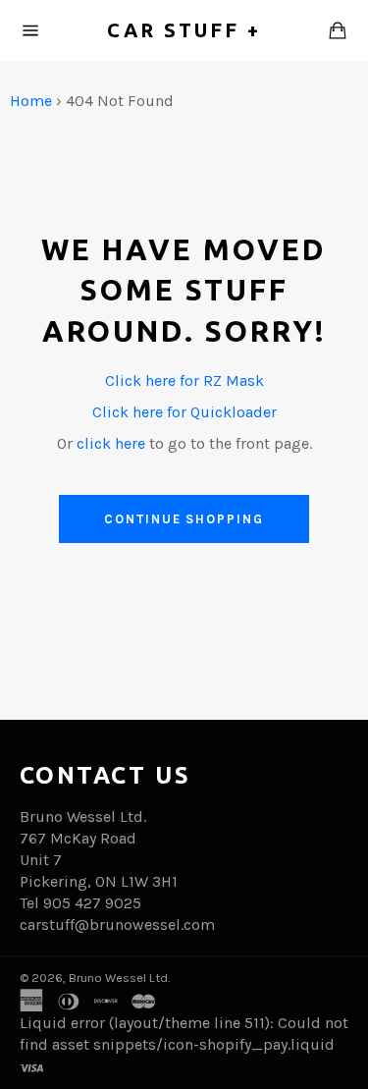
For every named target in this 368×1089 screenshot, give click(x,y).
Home (31, 100)
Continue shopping (184, 519)
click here (111, 443)
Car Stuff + (184, 30)
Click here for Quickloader (184, 412)
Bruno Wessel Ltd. (119, 977)
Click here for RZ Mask (184, 380)
